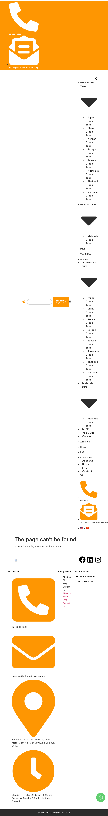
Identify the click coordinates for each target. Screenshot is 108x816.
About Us (67, 577)
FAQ (65, 583)
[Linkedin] (90, 559)
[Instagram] (98, 559)
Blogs (65, 580)
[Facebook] (82, 559)
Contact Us (66, 588)
